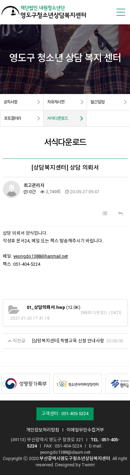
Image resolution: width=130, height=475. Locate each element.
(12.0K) (53, 307)
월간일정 (97, 102)
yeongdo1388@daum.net (65, 452)
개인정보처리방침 (42, 430)
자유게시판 (55, 102)
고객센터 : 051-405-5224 (65, 413)
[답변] (120, 214)
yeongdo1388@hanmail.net (40, 256)
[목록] (105, 214)
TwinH (88, 464)
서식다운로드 (57, 118)
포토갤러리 (12, 118)
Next (127, 383)
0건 (32, 191)
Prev (3, 383)
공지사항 (10, 102)
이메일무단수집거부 (85, 430)
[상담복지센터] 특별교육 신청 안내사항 (68, 340)
